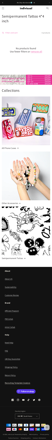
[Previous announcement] (2, 2)
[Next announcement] (49, 2)
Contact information (39, 438)
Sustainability (10, 287)
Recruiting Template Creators (17, 383)
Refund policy (33, 434)
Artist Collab (10, 327)
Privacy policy (44, 434)
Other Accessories (10, 203)
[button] (3, 8)
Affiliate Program (12, 311)
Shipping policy (26, 438)
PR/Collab (9, 319)
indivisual (11, 434)
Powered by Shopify (21, 434)
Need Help (9, 342)
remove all (36, 51)
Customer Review (12, 295)
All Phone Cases (9, 148)
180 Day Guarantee (12, 359)
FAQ (6, 351)
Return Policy (10, 375)
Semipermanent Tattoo (12, 258)
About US (8, 279)
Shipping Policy (11, 367)
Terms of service (13, 438)
